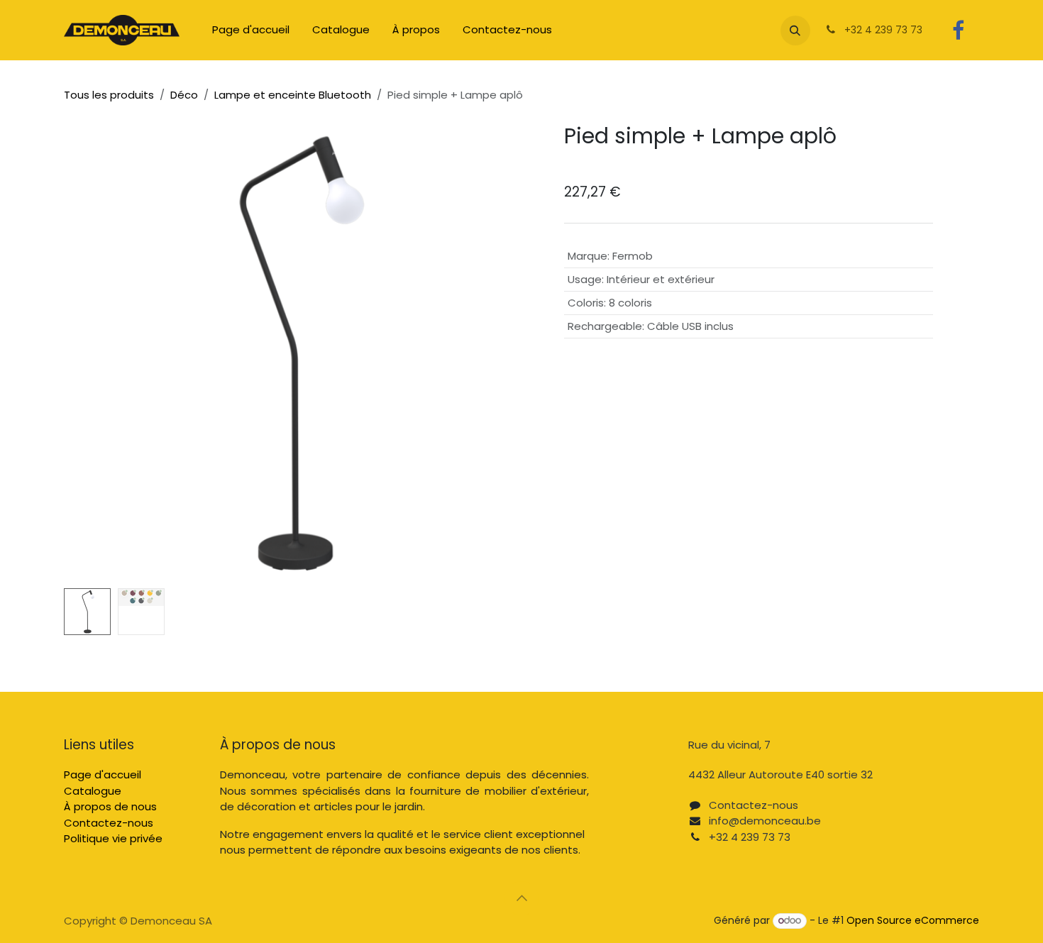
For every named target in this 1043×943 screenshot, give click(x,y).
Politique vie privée (113, 838)
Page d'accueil (102, 774)
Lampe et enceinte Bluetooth (292, 94)
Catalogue (92, 790)
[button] (795, 30)
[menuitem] (251, 30)
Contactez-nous (108, 822)
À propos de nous (110, 806)
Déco (184, 94)
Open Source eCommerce (912, 920)
